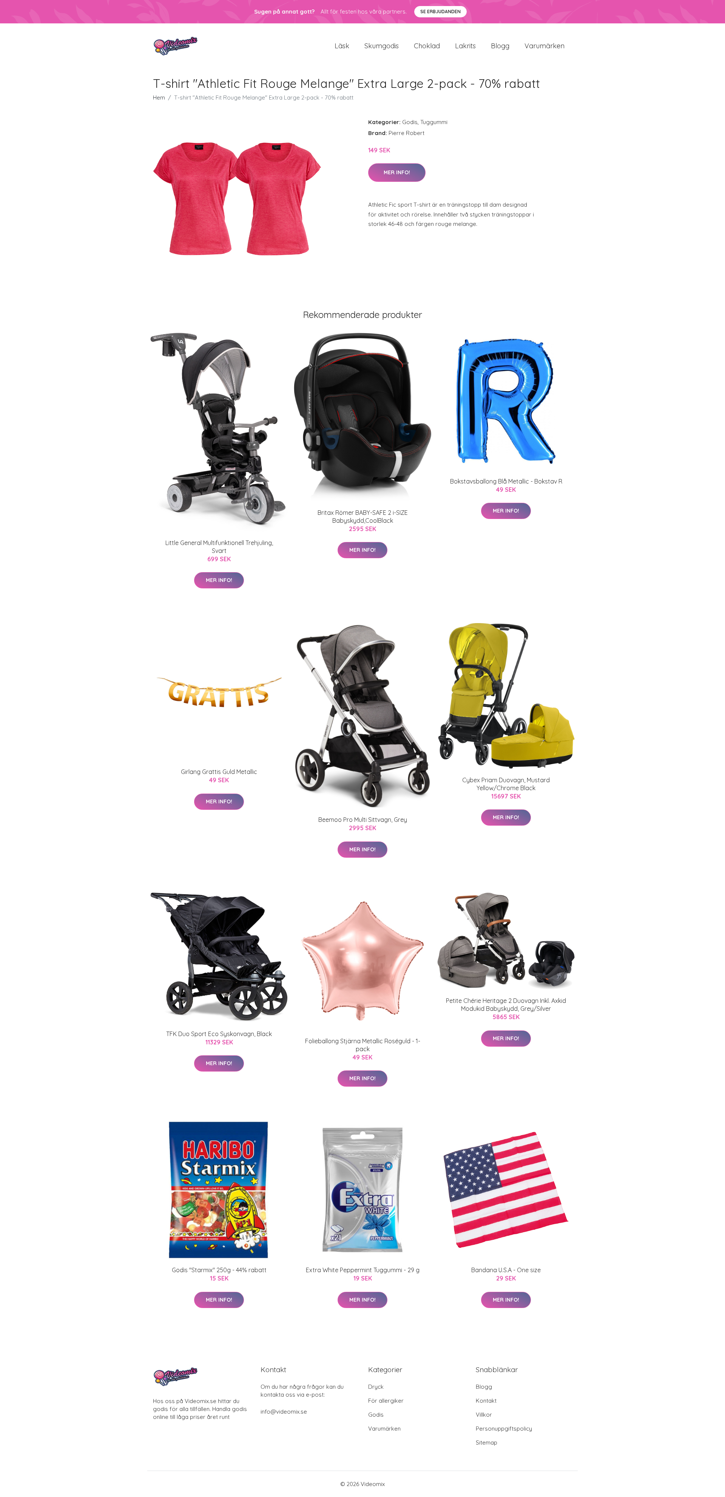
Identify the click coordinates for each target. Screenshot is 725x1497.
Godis (410, 122)
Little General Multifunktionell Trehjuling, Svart (219, 546)
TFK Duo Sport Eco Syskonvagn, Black (219, 1034)
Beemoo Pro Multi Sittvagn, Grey (362, 819)
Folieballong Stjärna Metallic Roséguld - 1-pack (362, 1045)
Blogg (500, 45)
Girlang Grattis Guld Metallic (219, 771)
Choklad (427, 45)
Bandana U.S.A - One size (506, 1270)
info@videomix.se (284, 1411)
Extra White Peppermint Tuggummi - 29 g (363, 1270)
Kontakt (486, 1400)
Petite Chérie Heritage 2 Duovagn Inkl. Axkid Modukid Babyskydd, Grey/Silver (506, 1004)
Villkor (484, 1414)
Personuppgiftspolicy (504, 1428)
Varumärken (544, 45)
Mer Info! (397, 172)
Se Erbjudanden (440, 11)
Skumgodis (381, 45)
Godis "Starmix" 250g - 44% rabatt (219, 1270)
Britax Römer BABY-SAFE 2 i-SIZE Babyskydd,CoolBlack (363, 516)
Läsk (342, 45)
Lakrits (465, 45)
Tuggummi (433, 122)
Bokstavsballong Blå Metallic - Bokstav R (506, 481)
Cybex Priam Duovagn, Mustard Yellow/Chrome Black (506, 784)
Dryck (376, 1386)
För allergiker (386, 1400)
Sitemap (486, 1442)
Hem (159, 97)
